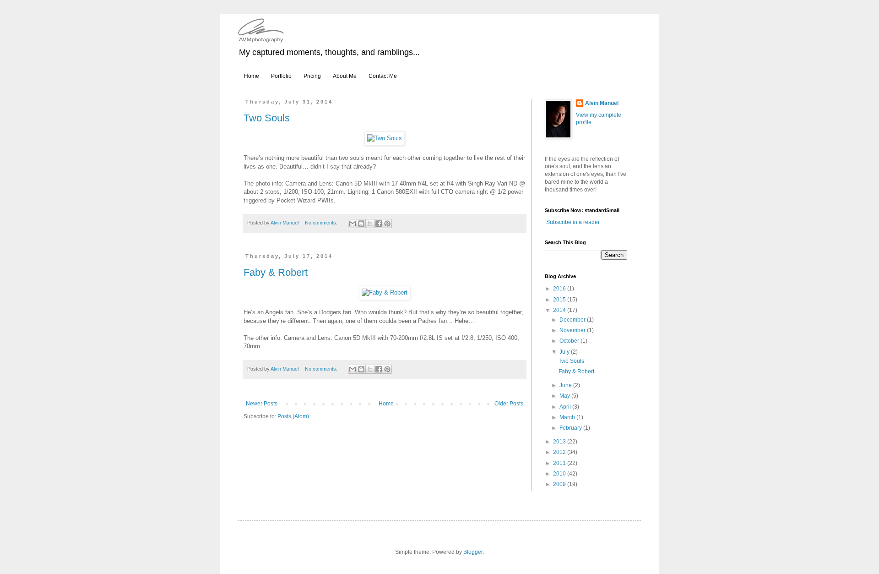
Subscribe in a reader (573, 222)
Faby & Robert (276, 272)
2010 (560, 473)
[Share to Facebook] (378, 223)
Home (251, 76)
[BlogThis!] (361, 223)
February (571, 428)
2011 (560, 463)
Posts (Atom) (293, 416)
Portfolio (281, 76)
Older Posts (508, 403)
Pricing (312, 76)
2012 (560, 452)
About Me (345, 76)
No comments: (322, 222)
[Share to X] (369, 223)
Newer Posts (261, 403)
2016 (560, 288)
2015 (560, 299)
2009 (560, 484)
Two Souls (267, 118)
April (565, 407)
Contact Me (383, 76)
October (570, 341)
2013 (560, 441)
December (573, 320)
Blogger (473, 552)
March (567, 417)
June (566, 385)
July (565, 352)
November (573, 330)
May (565, 396)
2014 (560, 310)
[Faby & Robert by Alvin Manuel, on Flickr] (384, 292)
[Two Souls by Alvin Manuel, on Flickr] (384, 138)
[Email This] (352, 223)
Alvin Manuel (602, 103)
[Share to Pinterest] (387, 223)
